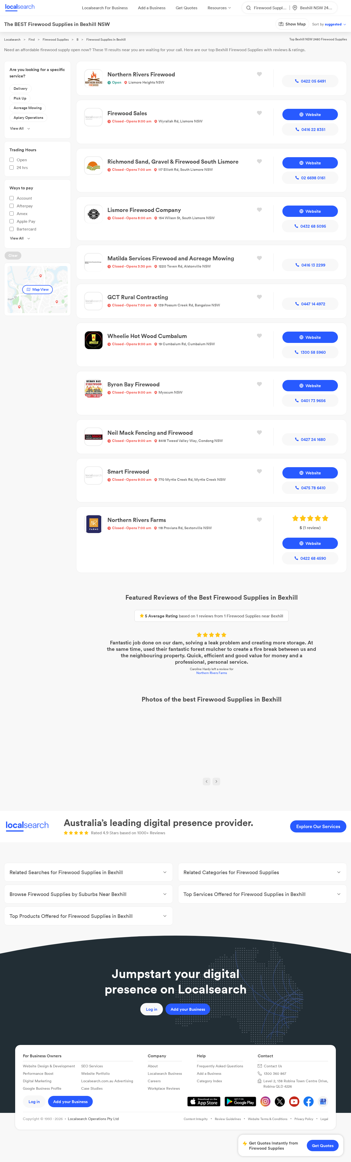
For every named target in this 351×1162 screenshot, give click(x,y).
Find (32, 39)
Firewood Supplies (56, 39)
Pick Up (20, 98)
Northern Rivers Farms (211, 673)
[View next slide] (216, 781)
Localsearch (12, 39)
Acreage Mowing (28, 107)
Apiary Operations (28, 117)
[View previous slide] (206, 781)
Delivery (20, 88)
